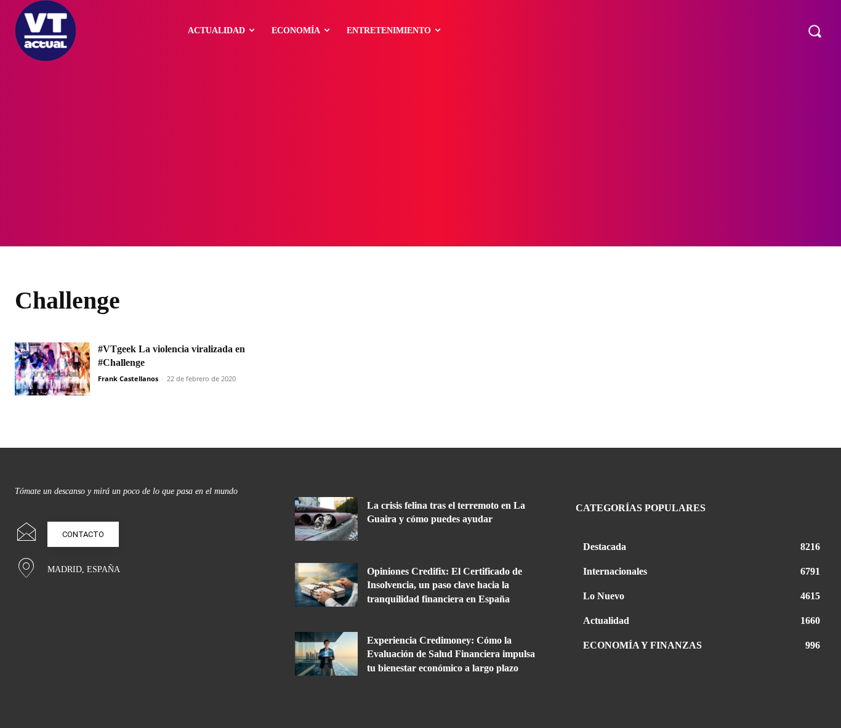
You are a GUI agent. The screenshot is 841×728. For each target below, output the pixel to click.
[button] (814, 30)
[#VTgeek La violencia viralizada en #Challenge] (52, 368)
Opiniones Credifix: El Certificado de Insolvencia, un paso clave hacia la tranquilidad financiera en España (444, 585)
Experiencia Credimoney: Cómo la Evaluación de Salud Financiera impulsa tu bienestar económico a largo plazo (451, 654)
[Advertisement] (420, 154)
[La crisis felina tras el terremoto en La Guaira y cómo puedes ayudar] (326, 519)
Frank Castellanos (128, 378)
